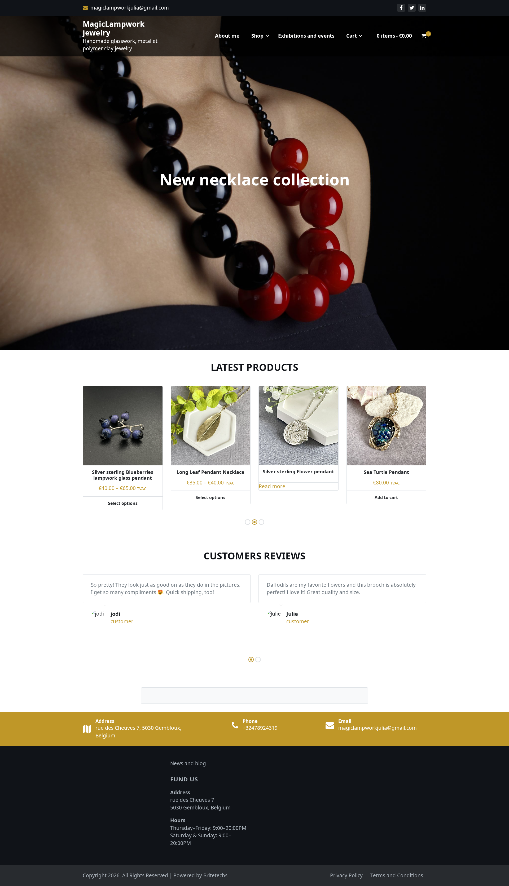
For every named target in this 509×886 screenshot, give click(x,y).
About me (227, 35)
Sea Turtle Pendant (298, 472)
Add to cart (298, 497)
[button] (247, 522)
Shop (257, 35)
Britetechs (215, 875)
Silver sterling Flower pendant (210, 471)
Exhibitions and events (306, 35)
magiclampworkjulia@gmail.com (129, 7)
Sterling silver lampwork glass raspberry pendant (386, 479)
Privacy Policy (346, 875)
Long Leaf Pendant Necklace (123, 472)
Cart (351, 35)
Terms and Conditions (396, 875)
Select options (123, 497)
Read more (184, 486)
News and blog (188, 763)
